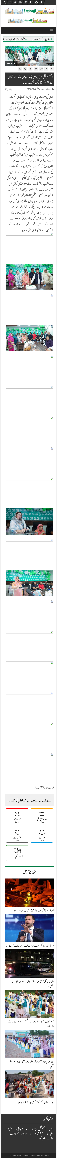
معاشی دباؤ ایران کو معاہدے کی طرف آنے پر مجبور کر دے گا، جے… (30, 946)
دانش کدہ (9, 1129)
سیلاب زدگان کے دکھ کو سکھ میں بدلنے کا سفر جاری (36, 1102)
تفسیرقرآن (19, 1129)
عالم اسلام (49, 1134)
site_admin (46, 89)
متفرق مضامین (36, 1133)
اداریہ (51, 1129)
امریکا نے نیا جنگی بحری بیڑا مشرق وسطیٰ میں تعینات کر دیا (34, 910)
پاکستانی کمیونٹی (24, 1134)
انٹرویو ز (27, 1129)
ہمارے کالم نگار (46, 1138)
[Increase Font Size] (10, 89)
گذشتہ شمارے (14, 1134)
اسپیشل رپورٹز (39, 788)
